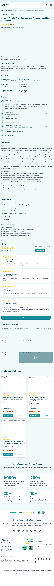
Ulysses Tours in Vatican (20, 573)
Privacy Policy (4, 564)
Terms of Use (11, 564)
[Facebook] (14, 531)
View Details (20, 415)
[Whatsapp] (19, 531)
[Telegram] (40, 531)
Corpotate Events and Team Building (44, 544)
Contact (38, 546)
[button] (8, 24)
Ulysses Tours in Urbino (45, 570)
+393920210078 (4, 1)
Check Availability (8, 415)
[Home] (13, 5)
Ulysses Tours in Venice (21, 570)
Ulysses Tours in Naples (33, 573)
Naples (7, 10)
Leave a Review (40, 250)
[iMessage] (35, 531)
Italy (2, 10)
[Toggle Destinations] (51, 5)
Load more (26, 317)
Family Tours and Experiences (42, 543)
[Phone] (31, 531)
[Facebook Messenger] (23, 531)
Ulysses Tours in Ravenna (9, 570)
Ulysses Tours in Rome (33, 570)
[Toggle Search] (45, 5)
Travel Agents (39, 541)
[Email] (27, 531)
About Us (38, 548)
